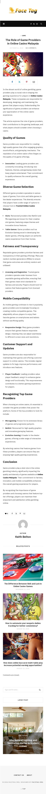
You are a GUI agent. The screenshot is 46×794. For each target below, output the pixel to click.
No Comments (31, 48)
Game (24, 35)
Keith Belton (23, 536)
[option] (23, 730)
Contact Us (19, 775)
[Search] (41, 24)
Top (23, 789)
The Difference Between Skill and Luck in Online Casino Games (23, 585)
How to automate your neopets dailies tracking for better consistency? (23, 624)
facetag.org (37, 782)
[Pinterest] (26, 81)
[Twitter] (19, 81)
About (29, 775)
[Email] (34, 81)
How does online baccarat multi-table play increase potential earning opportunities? (23, 664)
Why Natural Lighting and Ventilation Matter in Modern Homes (23, 743)
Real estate (23, 736)
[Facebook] (12, 81)
